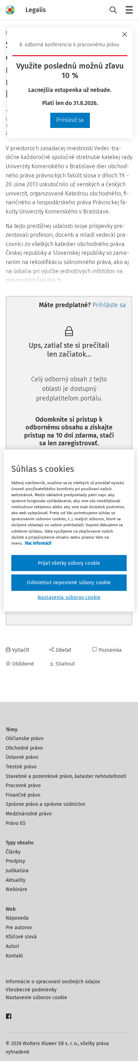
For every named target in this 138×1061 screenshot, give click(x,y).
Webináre (16, 889)
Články (13, 852)
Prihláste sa (109, 305)
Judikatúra (17, 871)
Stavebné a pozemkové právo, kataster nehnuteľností (66, 776)
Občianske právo (25, 738)
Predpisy (15, 861)
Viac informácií (38, 542)
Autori (12, 946)
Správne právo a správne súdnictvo (45, 804)
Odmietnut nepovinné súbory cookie (69, 583)
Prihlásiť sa (70, 120)
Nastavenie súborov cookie (36, 998)
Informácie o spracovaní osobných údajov (53, 982)
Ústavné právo (22, 757)
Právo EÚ (15, 823)
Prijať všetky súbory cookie (69, 563)
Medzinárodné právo (29, 814)
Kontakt (14, 956)
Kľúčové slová (21, 937)
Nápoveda (17, 918)
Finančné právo (23, 795)
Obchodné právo (24, 748)
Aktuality (15, 880)
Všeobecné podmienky (31, 990)
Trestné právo (21, 767)
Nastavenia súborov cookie (69, 597)
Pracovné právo (23, 785)
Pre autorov (19, 928)
